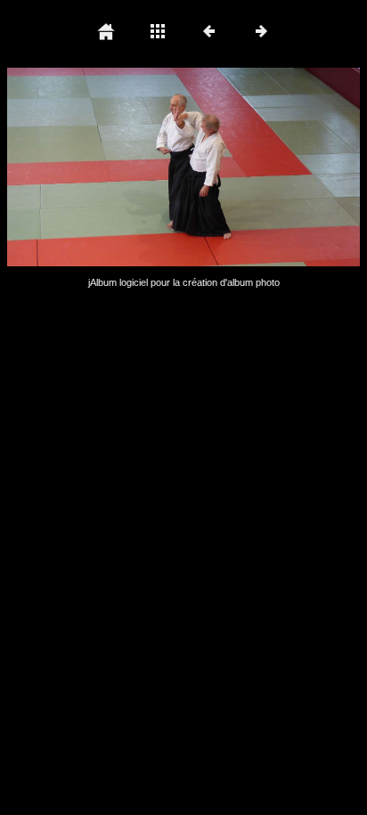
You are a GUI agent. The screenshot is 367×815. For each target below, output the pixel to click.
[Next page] (254, 167)
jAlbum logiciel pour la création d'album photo (184, 282)
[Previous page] (77, 167)
